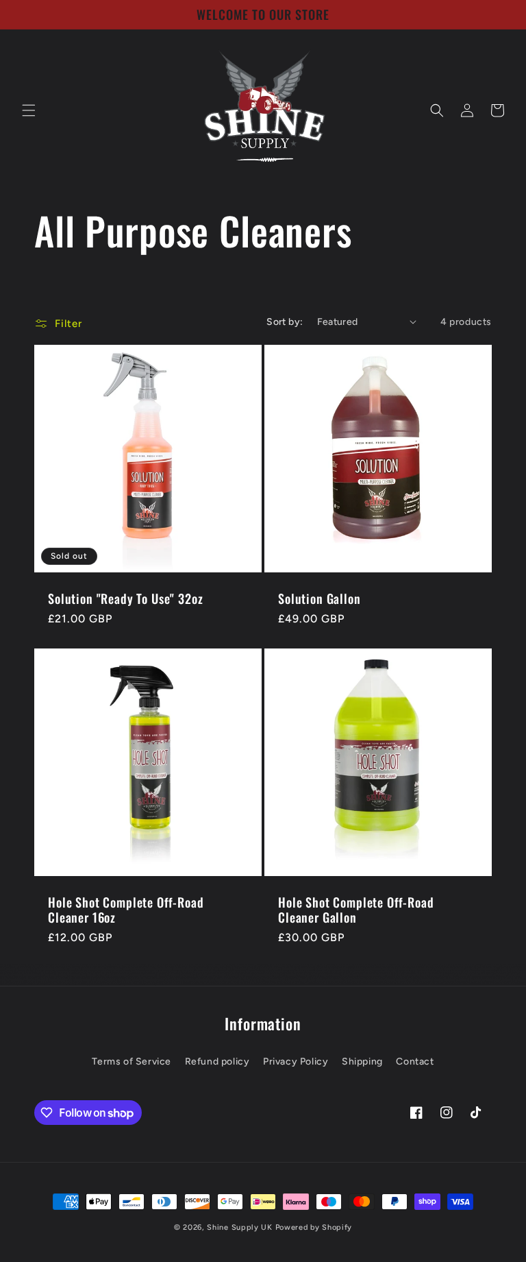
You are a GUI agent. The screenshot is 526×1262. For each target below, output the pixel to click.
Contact (415, 1061)
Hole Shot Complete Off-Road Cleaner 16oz (126, 910)
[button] (29, 110)
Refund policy (217, 1061)
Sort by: (284, 322)
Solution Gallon (319, 598)
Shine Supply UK (240, 1227)
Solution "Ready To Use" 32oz (125, 598)
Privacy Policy (295, 1061)
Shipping (362, 1061)
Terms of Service (131, 1061)
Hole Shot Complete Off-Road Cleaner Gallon (356, 910)
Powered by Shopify (314, 1227)
